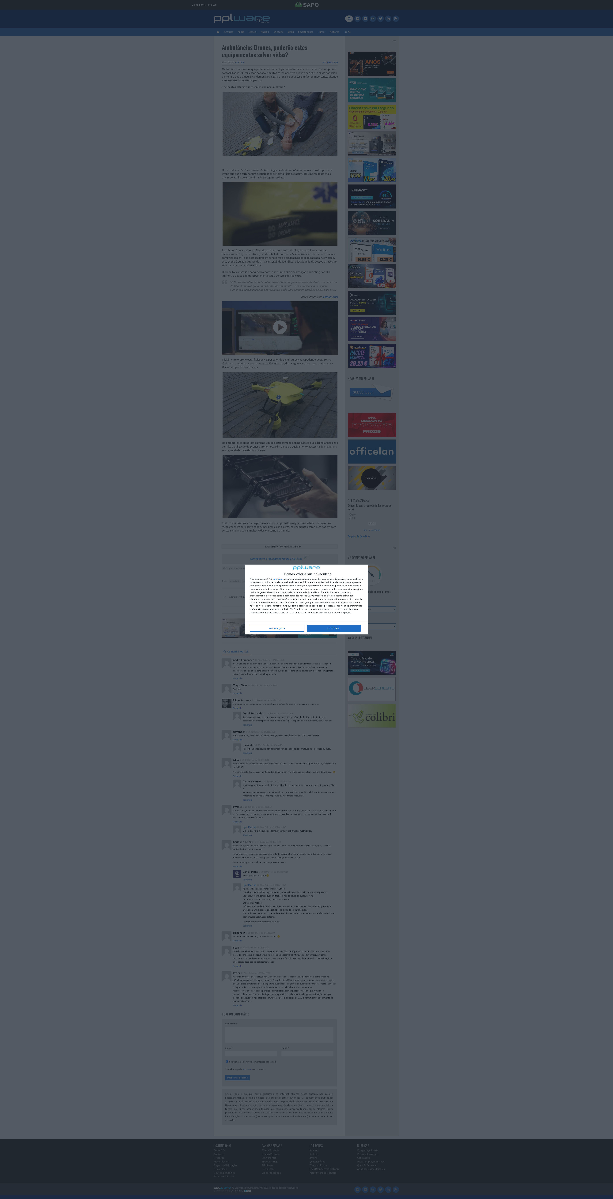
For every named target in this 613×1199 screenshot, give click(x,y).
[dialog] (306, 599)
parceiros (277, 579)
